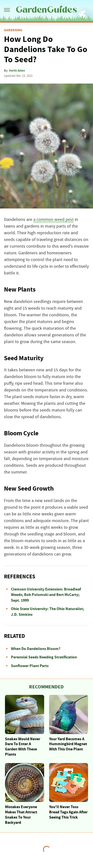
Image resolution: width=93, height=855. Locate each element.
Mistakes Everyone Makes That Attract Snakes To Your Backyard (21, 814)
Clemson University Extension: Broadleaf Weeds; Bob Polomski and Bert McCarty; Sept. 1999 (46, 595)
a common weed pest (53, 219)
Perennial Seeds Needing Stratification (44, 657)
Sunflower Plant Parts (30, 665)
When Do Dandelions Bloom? (35, 648)
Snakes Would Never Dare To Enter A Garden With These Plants (22, 747)
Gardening (13, 30)
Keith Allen (17, 71)
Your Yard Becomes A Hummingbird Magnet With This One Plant (68, 744)
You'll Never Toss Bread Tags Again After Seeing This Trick (68, 812)
